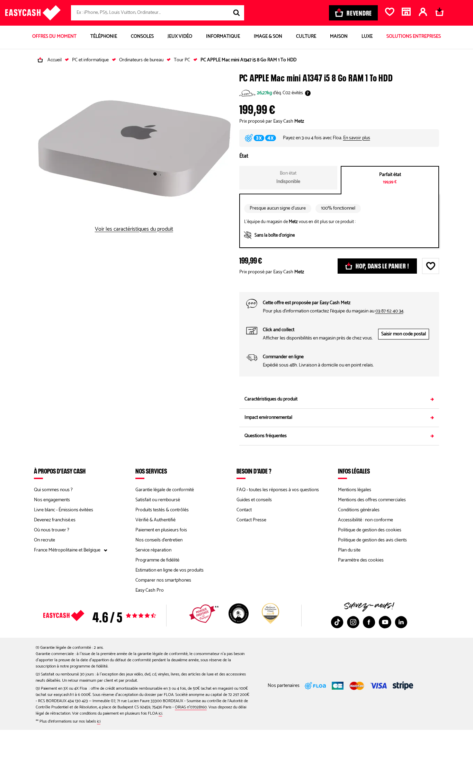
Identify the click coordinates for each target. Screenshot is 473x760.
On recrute (44, 540)
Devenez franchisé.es (54, 520)
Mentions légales (354, 490)
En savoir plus (356, 138)
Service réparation (153, 550)
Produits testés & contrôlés (162, 510)
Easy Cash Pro (149, 590)
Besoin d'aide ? (254, 470)
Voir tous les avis (111, 615)
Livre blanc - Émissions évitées (63, 510)
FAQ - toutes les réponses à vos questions (278, 490)
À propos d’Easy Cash (60, 470)
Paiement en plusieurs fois (161, 530)
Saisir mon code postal (403, 334)
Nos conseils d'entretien (158, 540)
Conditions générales (359, 510)
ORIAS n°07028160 (191, 707)
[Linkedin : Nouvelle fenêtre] (401, 622)
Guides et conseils (254, 500)
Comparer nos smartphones (163, 580)
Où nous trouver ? (51, 530)
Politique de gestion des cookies (369, 530)
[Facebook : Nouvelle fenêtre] (369, 622)
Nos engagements (52, 500)
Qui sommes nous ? (53, 490)
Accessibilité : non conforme (365, 520)
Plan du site (349, 550)
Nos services (151, 470)
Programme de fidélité (157, 560)
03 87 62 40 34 (389, 311)
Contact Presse (251, 520)
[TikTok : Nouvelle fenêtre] (337, 622)
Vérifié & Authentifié (155, 520)
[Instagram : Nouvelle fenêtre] (353, 622)
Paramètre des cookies (361, 560)
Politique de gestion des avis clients (372, 540)
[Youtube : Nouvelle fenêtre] (385, 622)
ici (160, 713)
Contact (244, 510)
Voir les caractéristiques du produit (134, 229)
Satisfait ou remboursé (157, 500)
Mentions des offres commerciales (372, 500)
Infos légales (354, 470)
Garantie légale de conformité (164, 490)
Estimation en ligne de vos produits (169, 570)
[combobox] (157, 12)
